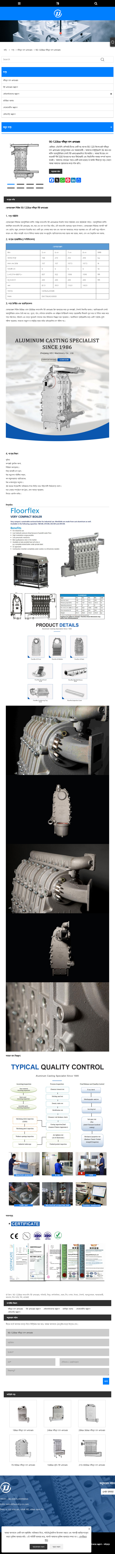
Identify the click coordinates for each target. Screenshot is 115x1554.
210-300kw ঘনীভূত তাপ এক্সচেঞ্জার (92, 1464)
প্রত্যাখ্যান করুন (38, 1546)
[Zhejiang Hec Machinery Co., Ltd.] (58, 13)
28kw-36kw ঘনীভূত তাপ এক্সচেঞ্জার (92, 1430)
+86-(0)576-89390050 (17, 1498)
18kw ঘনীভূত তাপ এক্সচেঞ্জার (23, 1430)
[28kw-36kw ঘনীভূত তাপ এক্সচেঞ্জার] (92, 1412)
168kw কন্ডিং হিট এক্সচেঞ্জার (57, 1464)
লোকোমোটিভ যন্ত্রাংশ (10, 107)
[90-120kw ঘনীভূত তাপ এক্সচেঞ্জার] (25, 161)
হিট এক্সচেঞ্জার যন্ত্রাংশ (10, 87)
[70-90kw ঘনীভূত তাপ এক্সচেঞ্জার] (23, 1447)
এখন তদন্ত (108, 1492)
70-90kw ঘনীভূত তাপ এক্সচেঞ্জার (23, 1464)
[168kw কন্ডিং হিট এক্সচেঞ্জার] (57, 1447)
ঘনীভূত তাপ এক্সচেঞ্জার (24, 49)
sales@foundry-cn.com (17, 1504)
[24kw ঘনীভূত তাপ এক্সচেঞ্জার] (57, 1412)
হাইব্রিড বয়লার (8, 100)
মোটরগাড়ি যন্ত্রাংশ (9, 114)
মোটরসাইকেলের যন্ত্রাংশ (11, 93)
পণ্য (12, 49)
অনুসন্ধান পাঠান (55, 171)
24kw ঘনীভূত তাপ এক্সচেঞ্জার (57, 1430)
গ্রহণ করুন (56, 1546)
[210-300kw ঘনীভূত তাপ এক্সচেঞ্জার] (92, 1447)
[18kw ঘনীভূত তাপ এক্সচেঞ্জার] (23, 1412)
